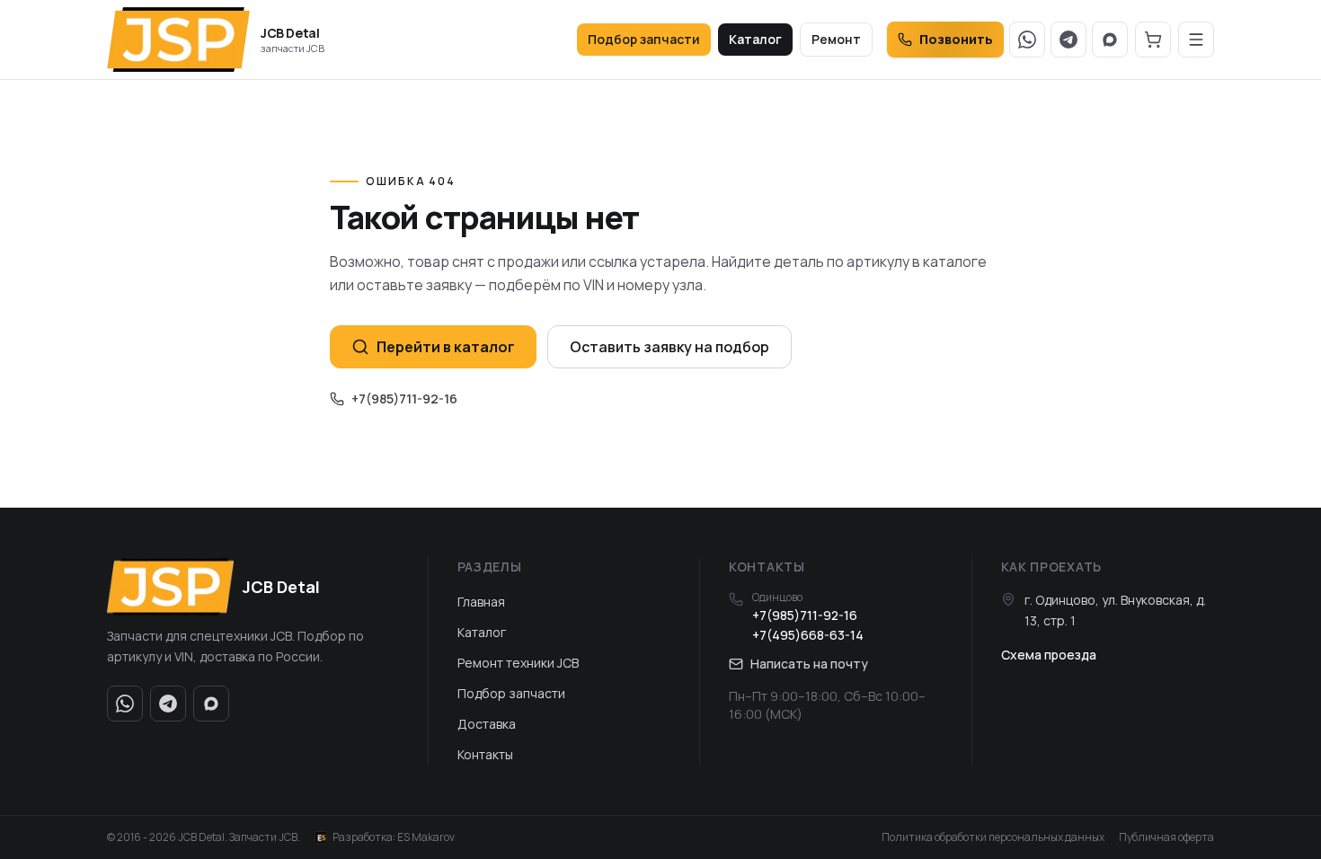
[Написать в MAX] (1110, 40)
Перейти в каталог (446, 347)
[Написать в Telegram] (1068, 40)
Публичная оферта (1166, 837)
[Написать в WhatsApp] (1027, 40)
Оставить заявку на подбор (669, 347)
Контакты (485, 754)
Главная (481, 601)
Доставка (486, 723)
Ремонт (836, 39)
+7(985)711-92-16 (404, 398)
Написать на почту (809, 663)
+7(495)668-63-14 (808, 634)
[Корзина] (1153, 40)
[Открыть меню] (1196, 40)
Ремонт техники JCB (518, 662)
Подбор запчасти (644, 39)
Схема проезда (1048, 654)
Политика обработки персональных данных (993, 837)
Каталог (755, 39)
